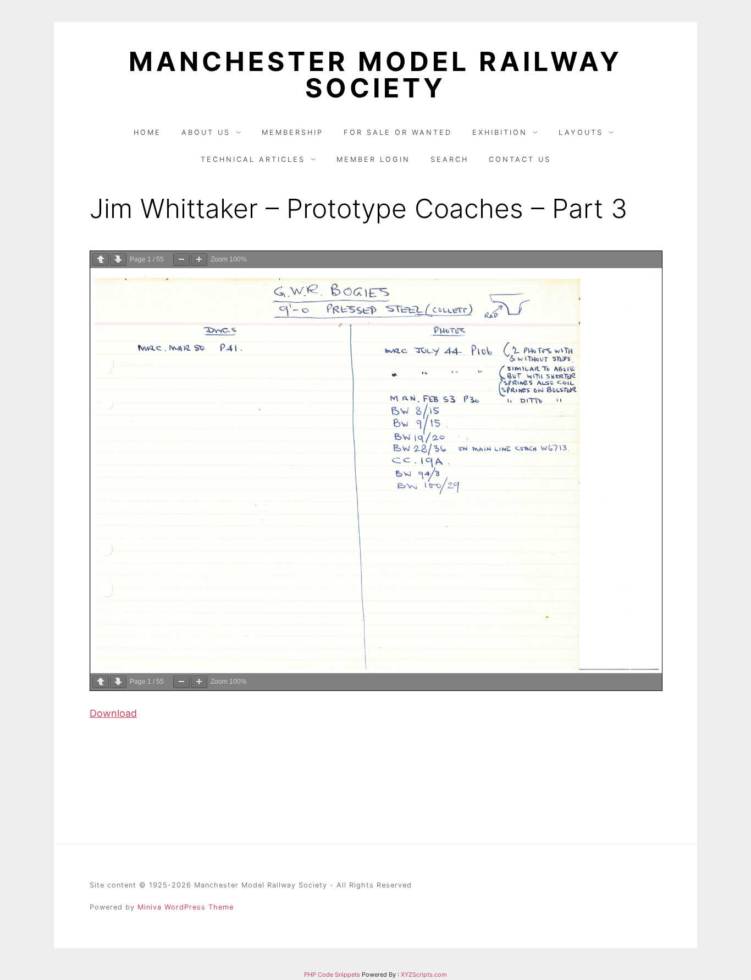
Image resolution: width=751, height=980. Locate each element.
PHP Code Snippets (332, 974)
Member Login (373, 159)
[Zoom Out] (181, 259)
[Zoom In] (199, 259)
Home (147, 132)
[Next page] (118, 259)
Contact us (520, 159)
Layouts (581, 132)
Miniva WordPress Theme (185, 907)
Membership (292, 132)
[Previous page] (100, 259)
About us (205, 132)
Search (449, 159)
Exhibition (499, 132)
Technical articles (253, 159)
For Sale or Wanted (398, 132)
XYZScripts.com (424, 974)
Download (113, 713)
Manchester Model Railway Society (375, 74)
